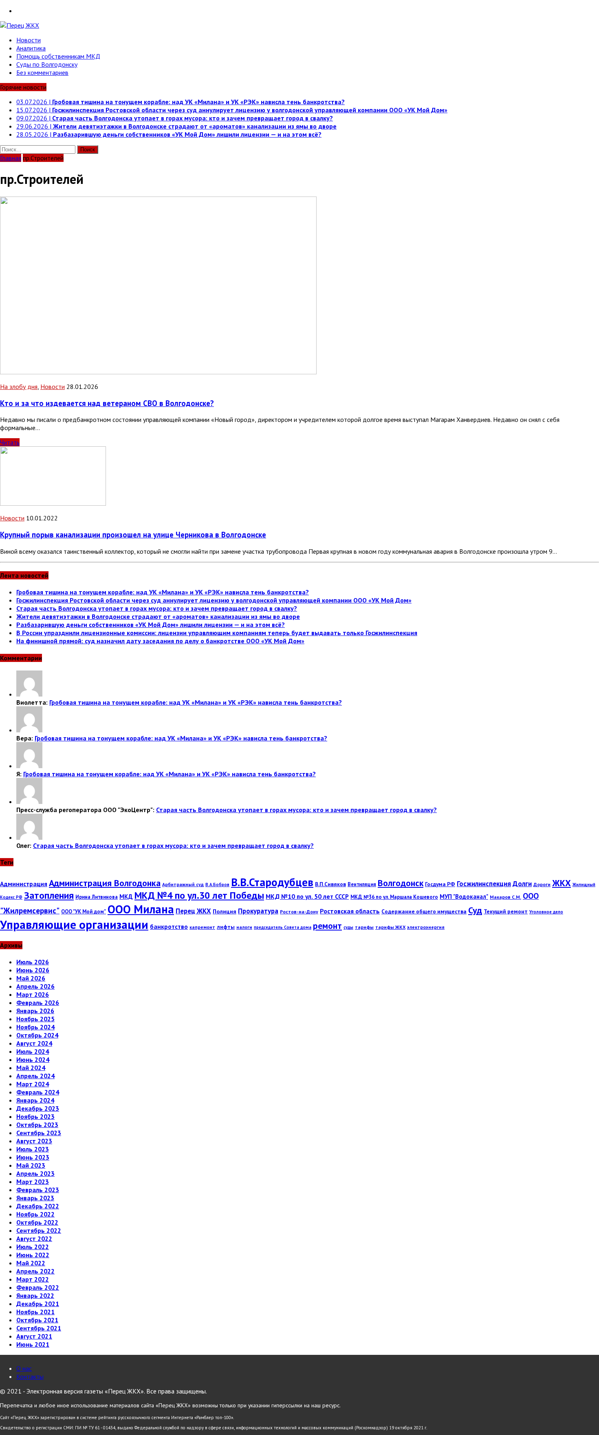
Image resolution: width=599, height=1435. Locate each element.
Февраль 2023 (37, 1190)
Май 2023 (30, 1165)
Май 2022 (30, 1263)
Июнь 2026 (32, 970)
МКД (126, 896)
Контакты (30, 1376)
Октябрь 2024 (37, 1035)
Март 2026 (32, 994)
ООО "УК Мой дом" (83, 911)
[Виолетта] (29, 694)
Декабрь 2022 (37, 1206)
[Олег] (29, 837)
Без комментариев (42, 72)
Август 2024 (34, 1043)
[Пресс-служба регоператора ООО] (29, 801)
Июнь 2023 (32, 1157)
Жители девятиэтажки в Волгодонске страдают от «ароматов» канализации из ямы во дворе (158, 616)
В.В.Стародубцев (272, 882)
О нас (24, 1368)
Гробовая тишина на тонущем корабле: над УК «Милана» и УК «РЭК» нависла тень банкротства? (162, 592)
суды (348, 927)
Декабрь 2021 (37, 1304)
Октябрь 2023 (37, 1124)
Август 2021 (34, 1336)
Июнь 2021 (32, 1344)
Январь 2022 (35, 1295)
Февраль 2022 (37, 1287)
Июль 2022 (32, 1247)
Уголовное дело (546, 912)
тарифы (364, 927)
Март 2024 (32, 1084)
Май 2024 (30, 1068)
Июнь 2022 (32, 1255)
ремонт (327, 925)
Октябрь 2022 (37, 1222)
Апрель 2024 (35, 1076)
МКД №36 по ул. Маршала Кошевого (394, 896)
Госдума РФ (440, 884)
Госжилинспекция (484, 883)
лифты (226, 926)
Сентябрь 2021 (38, 1328)
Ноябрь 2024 (35, 1027)
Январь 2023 (35, 1198)
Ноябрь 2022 (35, 1214)
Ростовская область (350, 911)
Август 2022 (34, 1238)
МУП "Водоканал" (464, 896)
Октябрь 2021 (37, 1320)
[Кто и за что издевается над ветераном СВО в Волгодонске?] (158, 372)
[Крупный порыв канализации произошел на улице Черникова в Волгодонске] (53, 503)
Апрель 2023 (35, 1173)
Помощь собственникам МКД (58, 56)
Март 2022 (32, 1279)
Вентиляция (362, 884)
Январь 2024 (35, 1100)
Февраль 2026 (37, 1002)
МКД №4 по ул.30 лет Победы (199, 895)
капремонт (202, 927)
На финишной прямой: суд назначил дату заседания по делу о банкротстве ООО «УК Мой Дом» (160, 641)
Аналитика (31, 48)
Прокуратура (258, 910)
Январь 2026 (35, 1011)
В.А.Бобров (217, 884)
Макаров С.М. (505, 897)
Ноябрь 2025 (35, 1019)
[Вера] (29, 730)
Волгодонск (400, 883)
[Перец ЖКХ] (299, 25)
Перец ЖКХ (193, 910)
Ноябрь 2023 (35, 1116)
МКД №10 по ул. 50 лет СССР (307, 896)
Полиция (224, 911)
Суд (475, 910)
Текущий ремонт (506, 911)
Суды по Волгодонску (46, 64)
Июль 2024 (32, 1051)
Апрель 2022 (35, 1271)
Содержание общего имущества (424, 911)
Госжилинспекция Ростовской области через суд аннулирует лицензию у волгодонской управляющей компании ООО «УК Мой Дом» (214, 600)
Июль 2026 (32, 962)
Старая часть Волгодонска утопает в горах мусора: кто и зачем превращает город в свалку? (156, 608)
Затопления (49, 895)
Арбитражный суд (183, 884)
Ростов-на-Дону (299, 912)
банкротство (169, 926)
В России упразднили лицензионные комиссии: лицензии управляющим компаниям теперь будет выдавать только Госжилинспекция (216, 633)
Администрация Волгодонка (105, 883)
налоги (244, 927)
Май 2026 (30, 978)
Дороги (542, 884)
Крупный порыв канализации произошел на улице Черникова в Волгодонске (133, 534)
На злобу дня (18, 386)
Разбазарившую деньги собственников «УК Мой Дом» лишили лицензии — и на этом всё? (150, 624)
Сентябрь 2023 (38, 1133)
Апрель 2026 (35, 986)
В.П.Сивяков (330, 884)
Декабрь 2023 (37, 1108)
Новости (28, 40)
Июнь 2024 (32, 1059)
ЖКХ (561, 883)
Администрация (23, 884)
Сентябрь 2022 (38, 1230)
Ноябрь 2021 (35, 1312)
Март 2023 (32, 1181)
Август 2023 (34, 1141)
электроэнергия (426, 927)
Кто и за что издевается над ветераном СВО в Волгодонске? (107, 403)
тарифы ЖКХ (390, 927)
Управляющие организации (74, 924)
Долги (522, 883)
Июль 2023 (32, 1149)
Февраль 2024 (37, 1092)
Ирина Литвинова (96, 896)
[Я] (29, 766)
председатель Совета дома (282, 927)
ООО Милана (141, 909)
